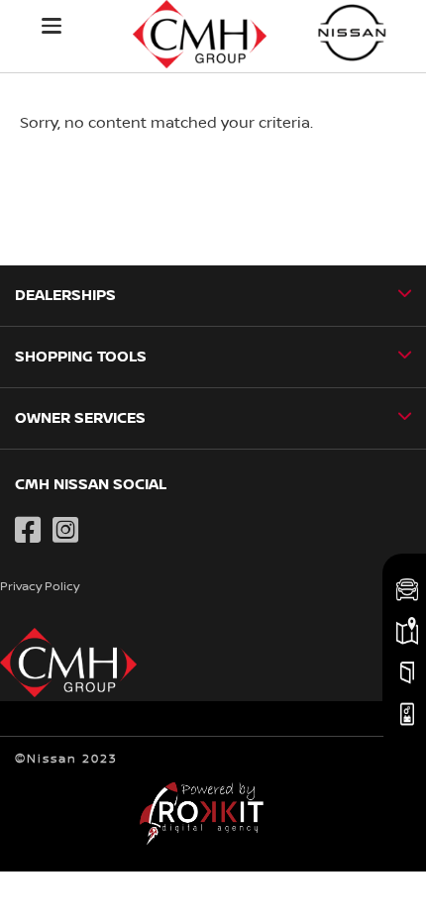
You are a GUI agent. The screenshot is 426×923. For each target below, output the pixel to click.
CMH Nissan (352, 32)
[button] (51, 26)
